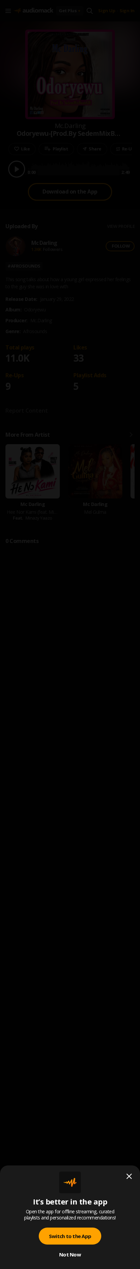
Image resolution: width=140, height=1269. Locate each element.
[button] (70, 634)
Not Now (70, 1254)
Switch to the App (70, 1236)
